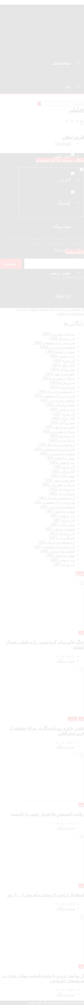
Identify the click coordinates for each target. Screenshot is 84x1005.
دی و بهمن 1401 (62, 515)
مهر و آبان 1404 (62, 369)
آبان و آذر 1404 (63, 365)
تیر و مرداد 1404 (62, 382)
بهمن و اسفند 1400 (60, 555)
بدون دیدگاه (66, 661)
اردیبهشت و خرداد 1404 (56, 391)
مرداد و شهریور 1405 (58, 334)
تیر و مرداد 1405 (62, 338)
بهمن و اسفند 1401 (60, 511)
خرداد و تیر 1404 (62, 387)
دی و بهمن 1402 (62, 462)
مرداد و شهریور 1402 (58, 484)
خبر (81, 633)
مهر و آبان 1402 (62, 475)
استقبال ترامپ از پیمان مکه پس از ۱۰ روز (51, 304)
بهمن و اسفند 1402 (60, 458)
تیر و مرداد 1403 (62, 436)
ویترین (72, 719)
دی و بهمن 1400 (62, 560)
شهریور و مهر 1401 (59, 529)
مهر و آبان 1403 (62, 422)
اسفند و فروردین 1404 (57, 347)
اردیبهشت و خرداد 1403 (56, 444)
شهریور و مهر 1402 (59, 480)
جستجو (78, 256)
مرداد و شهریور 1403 (58, 431)
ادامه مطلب (74, 252)
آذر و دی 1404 (63, 360)
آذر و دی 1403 (63, 413)
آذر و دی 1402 (63, 467)
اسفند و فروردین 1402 (57, 453)
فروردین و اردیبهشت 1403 (54, 449)
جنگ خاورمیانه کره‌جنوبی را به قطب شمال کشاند (46, 287)
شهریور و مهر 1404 (59, 373)
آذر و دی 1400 (63, 564)
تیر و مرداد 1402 (62, 489)
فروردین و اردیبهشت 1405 (54, 342)
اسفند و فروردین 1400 (57, 551)
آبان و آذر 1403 (63, 418)
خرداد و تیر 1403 (62, 440)
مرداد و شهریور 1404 (58, 378)
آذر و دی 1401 (63, 520)
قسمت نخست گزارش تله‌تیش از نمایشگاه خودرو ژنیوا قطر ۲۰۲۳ (45, 227)
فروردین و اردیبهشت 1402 (54, 502)
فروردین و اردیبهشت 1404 (54, 396)
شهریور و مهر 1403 (59, 427)
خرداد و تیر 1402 (62, 493)
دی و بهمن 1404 (62, 356)
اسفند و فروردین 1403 (57, 400)
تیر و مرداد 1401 (62, 533)
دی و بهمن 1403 (62, 409)
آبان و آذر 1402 (63, 471)
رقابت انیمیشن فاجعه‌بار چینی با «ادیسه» (53, 300)
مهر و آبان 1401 (62, 524)
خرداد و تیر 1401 (62, 538)
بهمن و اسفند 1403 (60, 405)
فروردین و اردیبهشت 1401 (54, 546)
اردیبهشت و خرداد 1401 (56, 542)
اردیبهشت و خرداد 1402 (56, 498)
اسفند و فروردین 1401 (57, 506)
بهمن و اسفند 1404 (60, 351)
